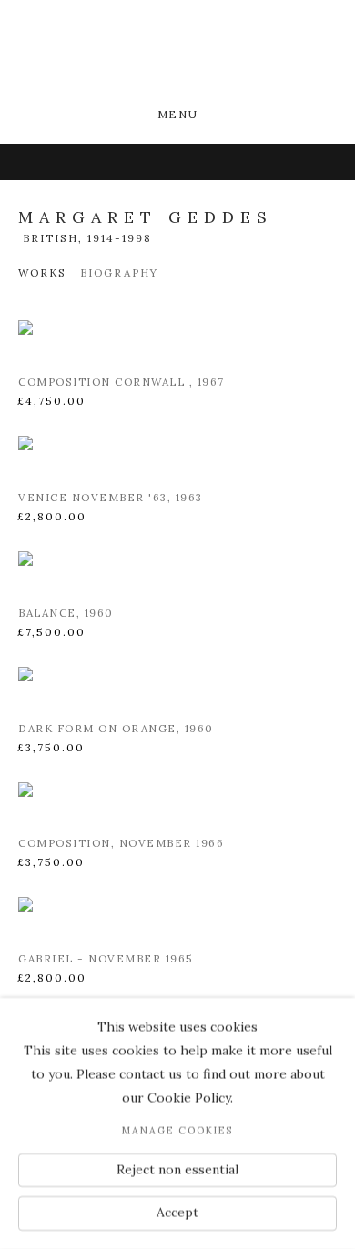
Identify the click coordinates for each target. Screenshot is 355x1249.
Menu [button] (177, 114)
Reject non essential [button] (177, 1169)
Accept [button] (177, 1212)
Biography (119, 272)
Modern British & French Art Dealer (177, 55)
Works (42, 272)
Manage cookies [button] (177, 1130)
